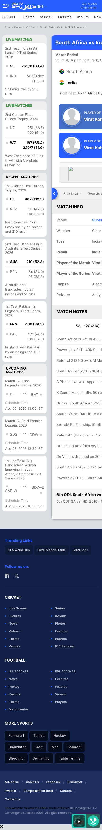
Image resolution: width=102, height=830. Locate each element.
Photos (60, 623)
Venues (14, 646)
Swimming (41, 758)
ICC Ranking (64, 646)
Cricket (9, 17)
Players (61, 638)
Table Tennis (69, 758)
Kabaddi (74, 747)
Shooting (16, 758)
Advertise (12, 782)
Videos (14, 631)
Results (83, 17)
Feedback (53, 782)
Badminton (18, 747)
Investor (10, 791)
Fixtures (65, 17)
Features (62, 631)
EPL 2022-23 (65, 671)
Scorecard (72, 193)
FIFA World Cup (19, 550)
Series (45, 17)
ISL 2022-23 (18, 671)
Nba (55, 747)
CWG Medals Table (51, 550)
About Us (32, 782)
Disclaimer (74, 782)
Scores (29, 17)
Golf (39, 747)
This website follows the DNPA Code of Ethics (37, 808)
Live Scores (18, 608)
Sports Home (13, 27)
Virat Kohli (80, 550)
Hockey (60, 735)
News (13, 623)
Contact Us (12, 799)
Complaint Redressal (38, 791)
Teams (14, 638)
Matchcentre (18, 709)
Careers (66, 791)
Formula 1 (16, 735)
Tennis (39, 735)
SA (88, 325)
